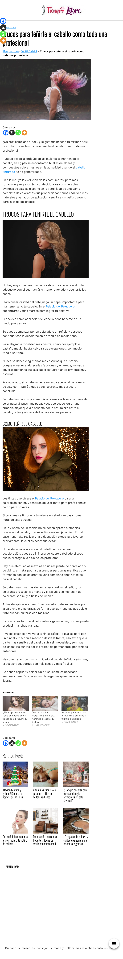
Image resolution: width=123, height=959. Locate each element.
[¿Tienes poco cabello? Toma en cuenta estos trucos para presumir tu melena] (16, 703)
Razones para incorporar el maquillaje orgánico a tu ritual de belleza (74, 715)
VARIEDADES (9, 27)
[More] (24, 132)
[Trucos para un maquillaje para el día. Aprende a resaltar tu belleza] (45, 703)
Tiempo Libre (11, 51)
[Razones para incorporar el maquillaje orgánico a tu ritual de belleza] (75, 703)
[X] (12, 132)
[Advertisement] (61, 893)
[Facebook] (5, 132)
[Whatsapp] (18, 132)
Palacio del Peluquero (60, 306)
